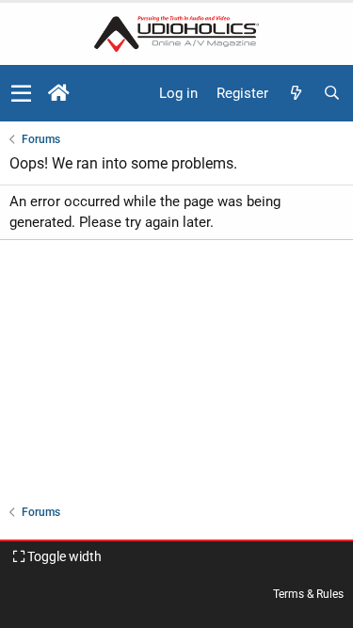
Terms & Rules (308, 594)
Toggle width (63, 556)
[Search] (331, 94)
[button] (21, 93)
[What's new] (295, 94)
